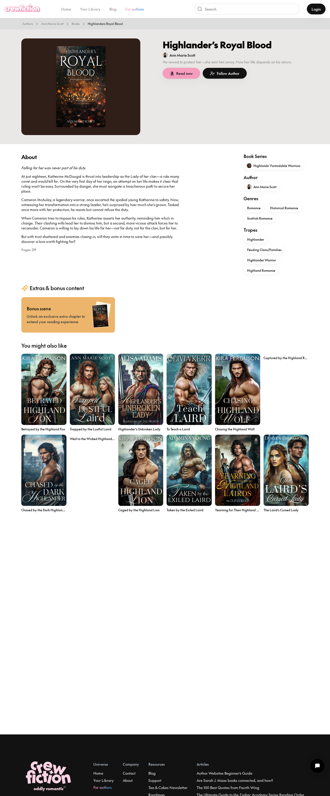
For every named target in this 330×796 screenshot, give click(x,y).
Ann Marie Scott (52, 23)
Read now (184, 73)
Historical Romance (284, 208)
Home (66, 9)
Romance (254, 208)
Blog (113, 9)
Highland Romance (261, 270)
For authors (134, 9)
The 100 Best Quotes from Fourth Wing (228, 787)
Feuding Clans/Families (264, 249)
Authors (27, 23)
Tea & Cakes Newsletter (167, 787)
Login (316, 9)
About (128, 780)
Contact (129, 773)
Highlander (255, 239)
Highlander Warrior (261, 260)
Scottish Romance (260, 218)
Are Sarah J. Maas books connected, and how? (235, 780)
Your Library (90, 9)
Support (154, 780)
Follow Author (228, 73)
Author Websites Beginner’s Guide (224, 773)
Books (76, 23)
